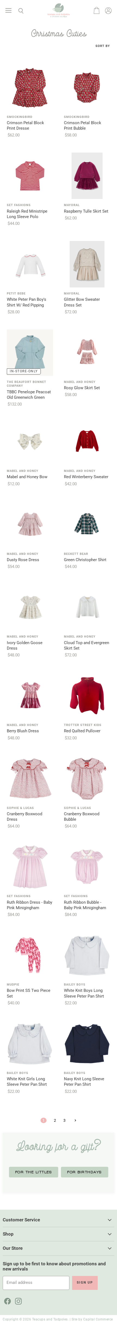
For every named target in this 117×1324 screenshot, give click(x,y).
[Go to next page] (74, 1120)
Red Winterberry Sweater (86, 476)
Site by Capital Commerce (92, 1319)
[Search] (17, 11)
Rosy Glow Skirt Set (82, 387)
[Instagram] (17, 1300)
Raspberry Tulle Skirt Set (86, 211)
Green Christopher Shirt (85, 559)
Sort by (103, 46)
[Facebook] (6, 1300)
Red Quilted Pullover (82, 730)
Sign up (85, 1282)
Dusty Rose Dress (23, 559)
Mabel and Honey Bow (27, 476)
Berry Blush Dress (23, 730)
